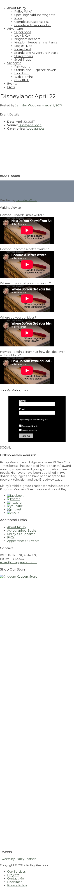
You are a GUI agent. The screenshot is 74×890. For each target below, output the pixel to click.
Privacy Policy (17, 885)
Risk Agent (22, 66)
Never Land (22, 49)
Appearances (35, 128)
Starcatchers (23, 56)
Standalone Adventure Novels (36, 52)
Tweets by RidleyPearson (18, 859)
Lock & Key (22, 35)
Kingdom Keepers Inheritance (35, 42)
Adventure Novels (30, 431)
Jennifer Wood (25, 105)
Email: (22, 409)
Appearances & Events (23, 541)
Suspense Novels (30, 426)
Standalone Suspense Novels (35, 70)
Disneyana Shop (29, 125)
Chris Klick (21, 80)
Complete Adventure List (32, 25)
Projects (13, 875)
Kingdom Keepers (27, 39)
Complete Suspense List (31, 22)
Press (18, 18)
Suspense (14, 63)
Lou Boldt (21, 73)
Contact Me (15, 878)
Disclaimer (14, 882)
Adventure (15, 28)
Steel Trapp (22, 59)
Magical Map (23, 46)
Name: (22, 400)
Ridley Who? (23, 11)
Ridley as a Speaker (21, 534)
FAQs (11, 87)
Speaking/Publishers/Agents (34, 15)
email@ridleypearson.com (18, 562)
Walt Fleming (24, 77)
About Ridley (16, 8)
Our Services (16, 871)
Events (12, 83)
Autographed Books (21, 530)
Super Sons (22, 32)
